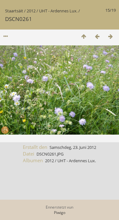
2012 (31, 11)
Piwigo (59, 212)
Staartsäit (14, 11)
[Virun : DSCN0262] (110, 36)
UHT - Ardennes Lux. (58, 11)
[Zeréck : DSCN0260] (97, 36)
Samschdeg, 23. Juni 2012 (73, 147)
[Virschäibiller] (83, 36)
